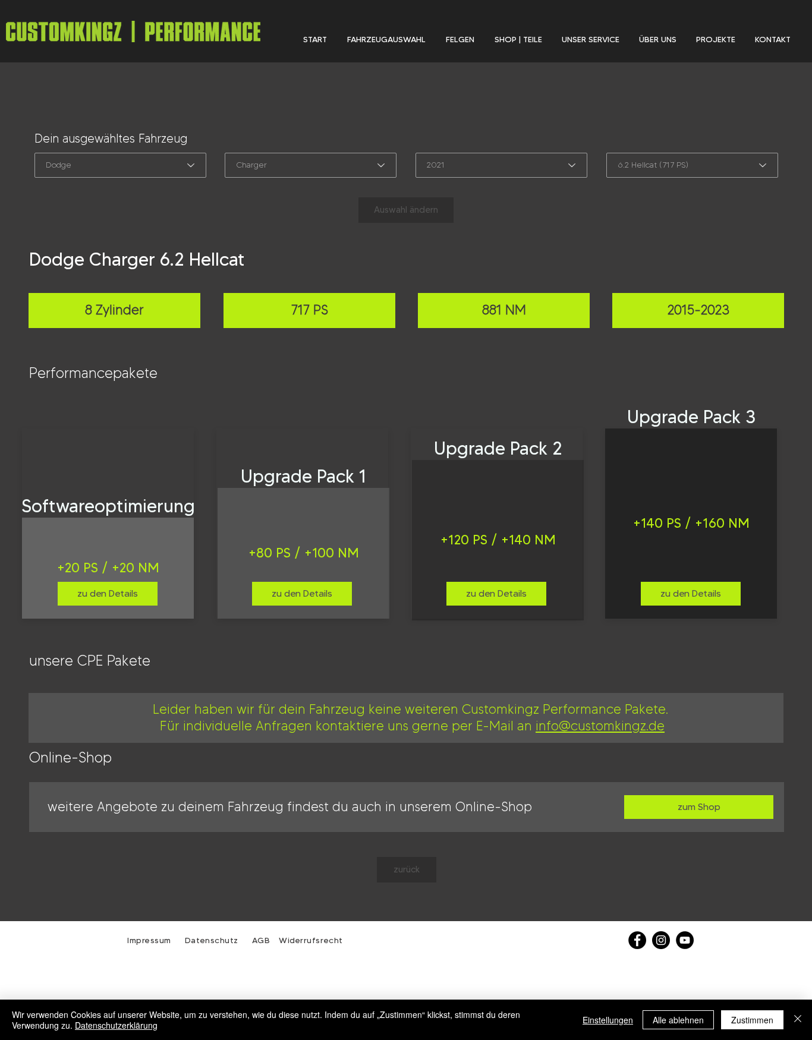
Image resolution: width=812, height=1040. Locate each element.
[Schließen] (798, 1019)
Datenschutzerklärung (116, 1025)
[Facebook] (637, 940)
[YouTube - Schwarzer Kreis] (685, 940)
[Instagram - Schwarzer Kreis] (661, 940)
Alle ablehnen (678, 1020)
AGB (259, 940)
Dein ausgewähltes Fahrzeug (110, 138)
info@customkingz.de (600, 726)
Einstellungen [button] (608, 1020)
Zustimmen (752, 1020)
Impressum (149, 940)
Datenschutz (213, 940)
